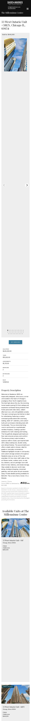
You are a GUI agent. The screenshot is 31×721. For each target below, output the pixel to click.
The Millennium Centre (12, 12)
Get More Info (15, 342)
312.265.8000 (12, 8)
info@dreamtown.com (14, 7)
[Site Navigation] (27, 9)
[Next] (27, 185)
